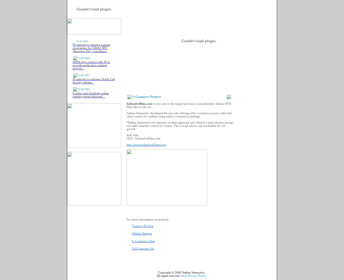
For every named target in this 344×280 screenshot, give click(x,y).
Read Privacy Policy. (194, 275)
